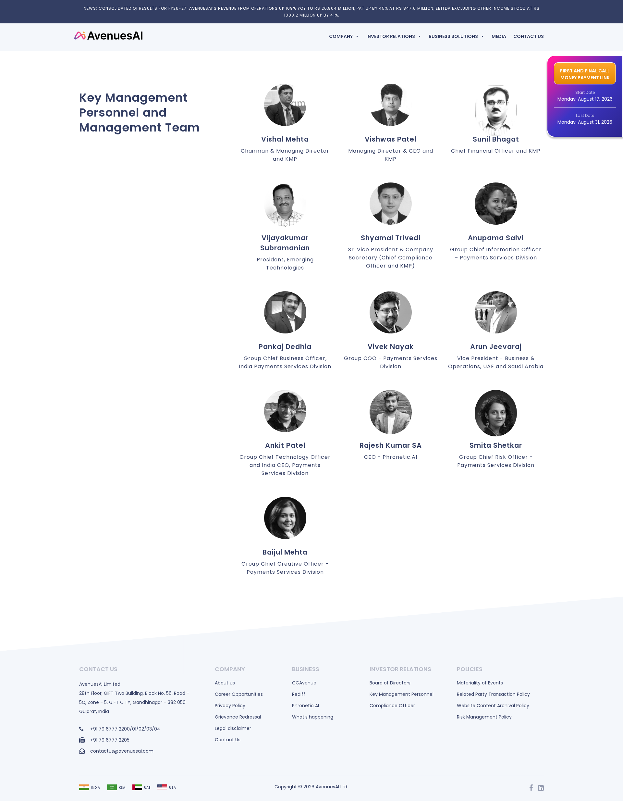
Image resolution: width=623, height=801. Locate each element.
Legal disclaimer (233, 728)
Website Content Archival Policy (493, 705)
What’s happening (312, 717)
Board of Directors (390, 683)
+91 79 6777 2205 (109, 740)
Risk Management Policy (484, 717)
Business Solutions (453, 36)
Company (341, 36)
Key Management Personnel (402, 694)
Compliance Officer (392, 705)
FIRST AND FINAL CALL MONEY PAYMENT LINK (585, 74)
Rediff (298, 694)
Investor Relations (390, 36)
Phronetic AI (305, 705)
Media (499, 36)
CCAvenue (304, 683)
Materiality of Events (480, 683)
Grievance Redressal (238, 717)
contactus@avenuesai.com (121, 751)
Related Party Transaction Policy (493, 694)
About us (225, 683)
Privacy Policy (230, 705)
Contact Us (528, 36)
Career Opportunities (239, 694)
